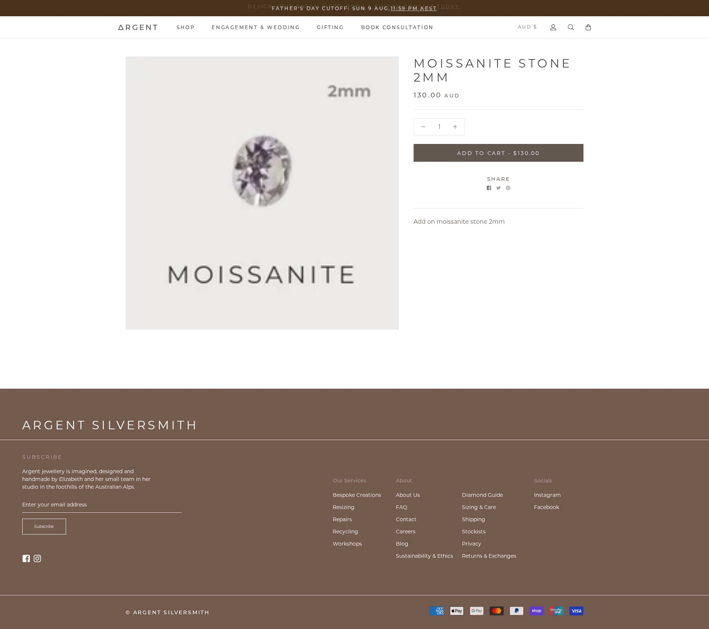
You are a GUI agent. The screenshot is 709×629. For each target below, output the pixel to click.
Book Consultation (397, 27)
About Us (408, 495)
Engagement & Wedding (256, 27)
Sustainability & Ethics (424, 556)
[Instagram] (37, 558)
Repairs (342, 519)
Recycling (345, 531)
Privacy (471, 543)
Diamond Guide (482, 495)
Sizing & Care (479, 507)
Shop (186, 27)
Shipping (473, 519)
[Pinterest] (508, 188)
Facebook (546, 507)
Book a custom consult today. (403, 7)
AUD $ (527, 27)
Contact (406, 519)
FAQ (401, 507)
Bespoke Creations (357, 495)
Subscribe (44, 526)
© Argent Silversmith (168, 612)
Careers (405, 531)
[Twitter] (498, 188)
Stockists (474, 531)
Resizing (343, 507)
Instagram (547, 495)
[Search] (571, 27)
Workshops (347, 543)
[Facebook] (489, 188)
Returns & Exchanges (489, 556)
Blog (402, 543)
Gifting (330, 27)
